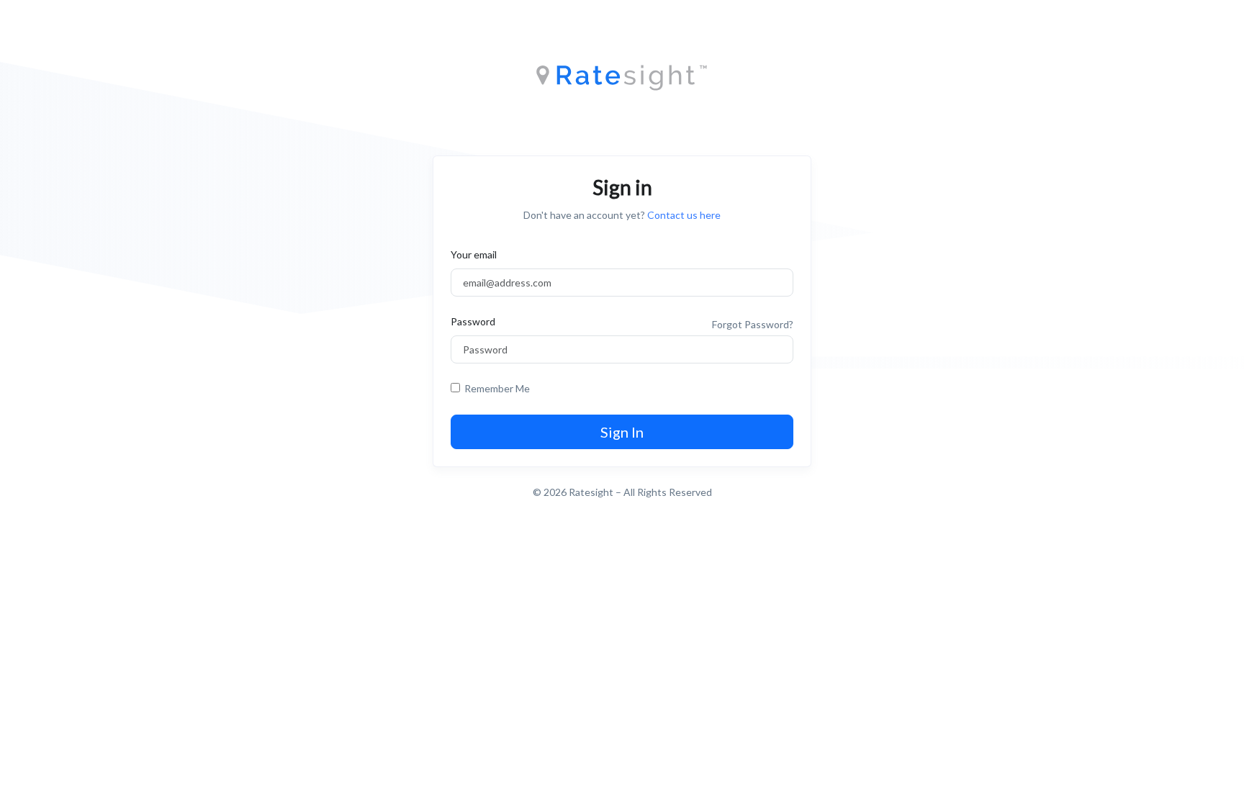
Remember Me (495, 388)
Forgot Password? (752, 324)
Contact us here (684, 215)
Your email (474, 254)
